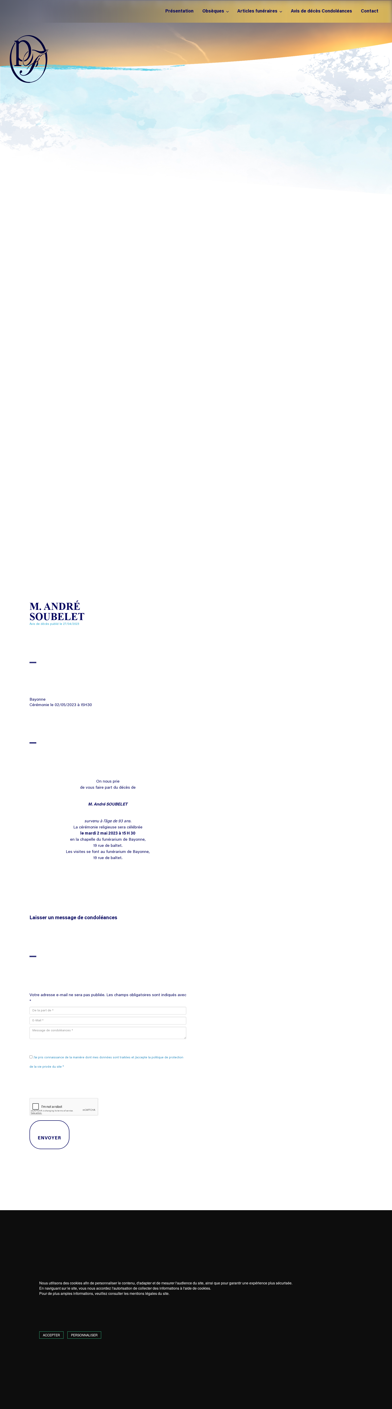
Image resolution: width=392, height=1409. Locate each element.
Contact (369, 11)
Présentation (179, 11)
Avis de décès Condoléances (321, 11)
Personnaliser (84, 1335)
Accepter (51, 1335)
